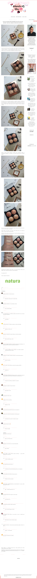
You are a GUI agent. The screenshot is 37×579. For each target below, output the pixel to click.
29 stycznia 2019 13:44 (14, 508)
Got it (20, 577)
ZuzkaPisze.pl (5, 452)
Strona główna (13, 554)
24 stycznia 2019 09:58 (14, 359)
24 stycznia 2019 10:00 (14, 403)
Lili (3, 493)
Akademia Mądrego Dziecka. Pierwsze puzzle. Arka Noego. (32, 119)
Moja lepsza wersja (5, 408)
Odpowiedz (5, 300)
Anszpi (4, 323)
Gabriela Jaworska (5, 463)
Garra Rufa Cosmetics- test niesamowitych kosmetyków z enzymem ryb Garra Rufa (32, 100)
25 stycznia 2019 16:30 (7, 493)
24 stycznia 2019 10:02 (14, 447)
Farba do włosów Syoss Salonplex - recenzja (33, 109)
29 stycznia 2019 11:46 (11, 534)
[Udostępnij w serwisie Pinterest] (23, 287)
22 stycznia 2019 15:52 (8, 364)
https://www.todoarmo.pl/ (6, 312)
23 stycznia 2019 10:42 (9, 452)
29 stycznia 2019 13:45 (14, 529)
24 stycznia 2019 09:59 (14, 379)
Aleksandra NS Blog (7, 297)
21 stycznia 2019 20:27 (12, 312)
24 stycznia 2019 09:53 (14, 297)
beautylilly (4, 302)
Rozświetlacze (3, 289)
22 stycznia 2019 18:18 (7, 394)
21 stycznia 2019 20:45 (8, 323)
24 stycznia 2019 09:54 (14, 307)
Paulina (4, 364)
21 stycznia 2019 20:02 (9, 302)
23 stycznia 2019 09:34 (8, 442)
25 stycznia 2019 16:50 (14, 488)
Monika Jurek (5, 374)
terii (3, 333)
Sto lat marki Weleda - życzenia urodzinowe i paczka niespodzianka (32, 80)
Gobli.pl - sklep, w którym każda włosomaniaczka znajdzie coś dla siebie (32, 90)
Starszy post (24, 554)
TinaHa (4, 513)
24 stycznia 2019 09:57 (14, 348)
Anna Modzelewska (5, 534)
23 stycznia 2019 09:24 (9, 432)
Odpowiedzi (5, 296)
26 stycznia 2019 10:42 (8, 513)
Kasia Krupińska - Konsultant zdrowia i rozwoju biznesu (10, 503)
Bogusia (4, 442)
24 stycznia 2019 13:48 (14, 477)
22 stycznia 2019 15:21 (13, 354)
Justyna (4, 384)
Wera (4, 394)
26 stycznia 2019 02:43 (20, 503)
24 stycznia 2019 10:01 (14, 417)
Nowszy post (1, 554)
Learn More (17, 577)
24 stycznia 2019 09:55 (14, 318)
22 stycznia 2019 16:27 (8, 384)
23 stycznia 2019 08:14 (11, 408)
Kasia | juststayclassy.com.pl (6, 354)
